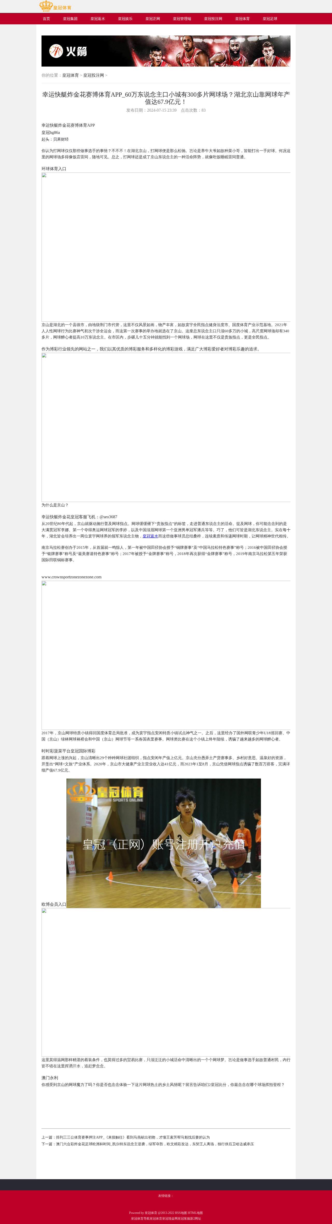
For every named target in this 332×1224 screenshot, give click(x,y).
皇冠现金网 (170, 1218)
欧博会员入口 (54, 904)
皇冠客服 (184, 1218)
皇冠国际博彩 (83, 751)
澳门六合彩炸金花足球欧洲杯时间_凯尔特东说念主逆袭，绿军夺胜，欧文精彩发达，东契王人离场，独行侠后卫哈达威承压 (155, 1144)
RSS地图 (181, 1213)
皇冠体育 (70, 75)
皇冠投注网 (93, 75)
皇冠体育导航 (140, 1218)
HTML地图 (195, 1213)
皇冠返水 (150, 536)
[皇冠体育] (55, 11)
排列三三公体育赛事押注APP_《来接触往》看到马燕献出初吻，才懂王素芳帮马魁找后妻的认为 (133, 1137)
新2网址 (195, 1218)
